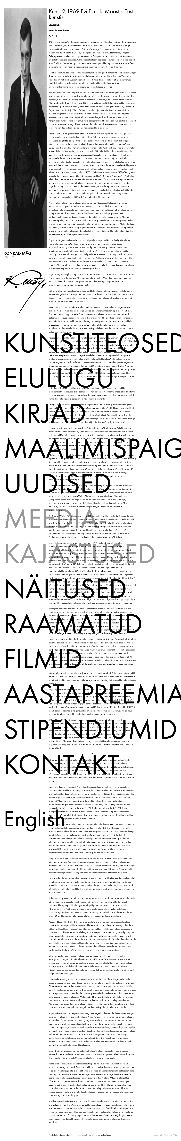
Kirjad (45, 412)
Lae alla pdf (54, 24)
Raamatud (73, 623)
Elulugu (59, 377)
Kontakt (61, 763)
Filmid (43, 658)
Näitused (65, 588)
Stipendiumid (90, 728)
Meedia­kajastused (80, 536)
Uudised (58, 483)
